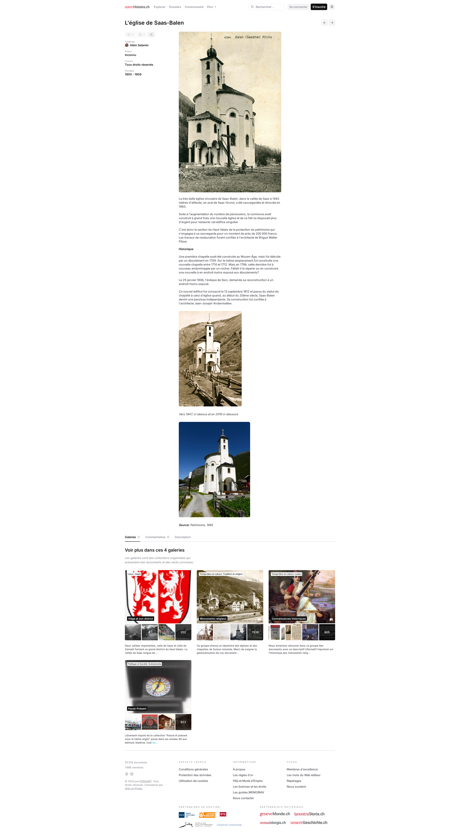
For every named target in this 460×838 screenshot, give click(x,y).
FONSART (146, 781)
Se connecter (298, 7)
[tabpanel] (230, 645)
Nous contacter (243, 798)
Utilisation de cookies (193, 781)
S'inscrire (318, 7)
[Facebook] (126, 774)
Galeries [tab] (132, 537)
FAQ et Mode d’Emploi (248, 781)
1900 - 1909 (133, 74)
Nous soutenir (296, 786)
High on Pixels (134, 788)
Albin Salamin (139, 45)
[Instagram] (132, 774)
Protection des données (195, 775)
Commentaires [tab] (157, 537)
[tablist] (230, 537)
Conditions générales (193, 769)
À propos (239, 769)
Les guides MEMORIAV (248, 792)
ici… (155, 742)
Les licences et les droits (249, 786)
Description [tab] (183, 537)
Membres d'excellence (302, 769)
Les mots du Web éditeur (304, 775)
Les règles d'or (243, 775)
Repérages (294, 781)
